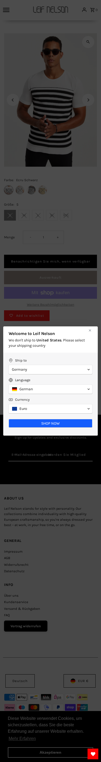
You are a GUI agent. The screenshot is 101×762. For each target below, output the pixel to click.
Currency (22, 400)
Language (22, 380)
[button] (50, 369)
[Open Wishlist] (93, 754)
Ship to (21, 360)
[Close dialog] (90, 330)
